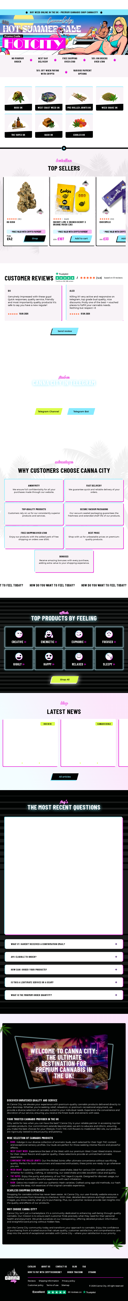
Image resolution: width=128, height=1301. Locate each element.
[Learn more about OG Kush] (26, 211)
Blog (74, 1266)
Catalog (32, 1266)
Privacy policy (68, 1281)
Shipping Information (49, 1281)
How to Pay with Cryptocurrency (45, 1272)
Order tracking (75, 1272)
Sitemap (65, 1285)
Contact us (61, 1266)
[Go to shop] (64, 35)
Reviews (32, 1281)
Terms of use (52, 1285)
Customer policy (35, 1285)
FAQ (84, 1266)
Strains (92, 1272)
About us (45, 1266)
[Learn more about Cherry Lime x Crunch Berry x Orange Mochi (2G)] (72, 211)
